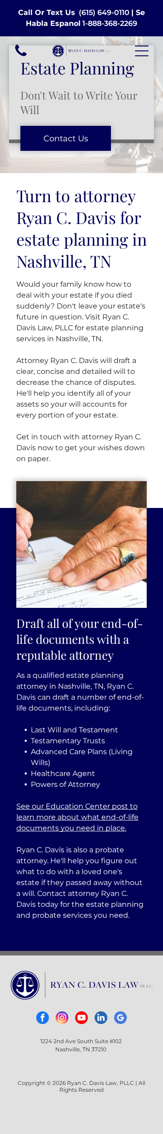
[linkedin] (101, 1018)
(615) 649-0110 (104, 12)
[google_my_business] (120, 1018)
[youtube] (81, 1018)
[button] (142, 51)
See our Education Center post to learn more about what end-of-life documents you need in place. (77, 817)
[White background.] (21, 55)
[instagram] (62, 1018)
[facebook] (42, 1018)
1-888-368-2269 (109, 23)
